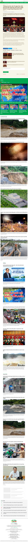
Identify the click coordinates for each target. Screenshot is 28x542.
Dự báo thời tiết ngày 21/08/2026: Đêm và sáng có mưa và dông (12, 102)
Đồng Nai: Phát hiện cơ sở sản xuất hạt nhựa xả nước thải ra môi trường (13, 398)
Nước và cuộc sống (6, 2)
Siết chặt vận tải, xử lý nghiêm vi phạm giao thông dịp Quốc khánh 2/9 (13, 442)
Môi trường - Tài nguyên (12, 2)
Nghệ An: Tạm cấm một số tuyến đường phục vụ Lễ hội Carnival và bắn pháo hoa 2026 (14, 213)
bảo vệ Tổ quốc (17, 50)
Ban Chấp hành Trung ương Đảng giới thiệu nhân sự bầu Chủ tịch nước (15, 64)
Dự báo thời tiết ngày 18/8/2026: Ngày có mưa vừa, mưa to (23, 111)
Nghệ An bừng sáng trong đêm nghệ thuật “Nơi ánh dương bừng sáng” (12, 142)
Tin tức (3, 2)
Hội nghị (5, 50)
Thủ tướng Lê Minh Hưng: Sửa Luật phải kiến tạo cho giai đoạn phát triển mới (13, 465)
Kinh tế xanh (17, 2)
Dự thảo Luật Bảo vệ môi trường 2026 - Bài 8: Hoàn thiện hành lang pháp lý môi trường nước (13, 266)
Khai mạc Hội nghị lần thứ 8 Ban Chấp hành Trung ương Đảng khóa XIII (18, 54)
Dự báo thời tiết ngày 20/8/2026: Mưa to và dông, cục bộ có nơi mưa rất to (5, 112)
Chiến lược (21, 50)
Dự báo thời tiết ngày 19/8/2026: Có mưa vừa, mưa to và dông (13, 111)
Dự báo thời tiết (4, 304)
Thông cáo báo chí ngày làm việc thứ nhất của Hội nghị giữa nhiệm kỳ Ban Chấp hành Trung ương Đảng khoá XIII (16, 61)
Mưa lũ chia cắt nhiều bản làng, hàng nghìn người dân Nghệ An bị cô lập (13, 118)
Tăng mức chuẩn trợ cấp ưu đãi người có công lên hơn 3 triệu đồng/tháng (13, 329)
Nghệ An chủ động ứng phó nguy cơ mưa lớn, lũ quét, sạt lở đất (11, 165)
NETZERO (25, 2)
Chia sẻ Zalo (10, 48)
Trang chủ (4, 4)
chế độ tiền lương (13, 50)
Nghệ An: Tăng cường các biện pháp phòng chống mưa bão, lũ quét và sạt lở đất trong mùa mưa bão (14, 237)
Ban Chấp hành (8, 50)
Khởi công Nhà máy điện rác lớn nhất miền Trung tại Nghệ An (11, 188)
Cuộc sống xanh (21, 2)
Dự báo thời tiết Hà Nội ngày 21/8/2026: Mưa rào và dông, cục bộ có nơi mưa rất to (14, 377)
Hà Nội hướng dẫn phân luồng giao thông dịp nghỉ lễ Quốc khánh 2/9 (14, 307)
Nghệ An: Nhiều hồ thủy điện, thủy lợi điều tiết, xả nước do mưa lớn (13, 350)
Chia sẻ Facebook (6, 48)
